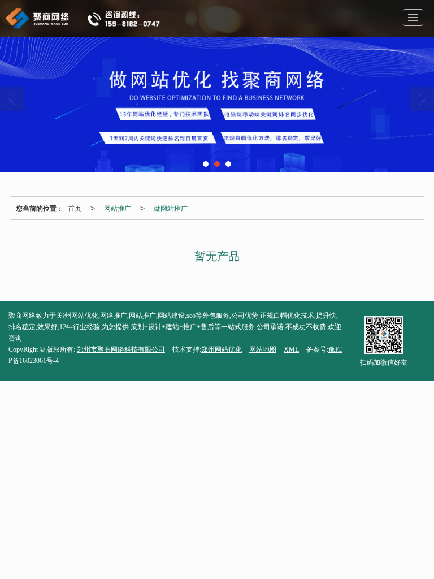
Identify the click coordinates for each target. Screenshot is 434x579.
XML (291, 349)
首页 (74, 208)
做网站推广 (171, 208)
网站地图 (262, 349)
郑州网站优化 (221, 349)
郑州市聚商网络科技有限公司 (121, 349)
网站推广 (117, 208)
